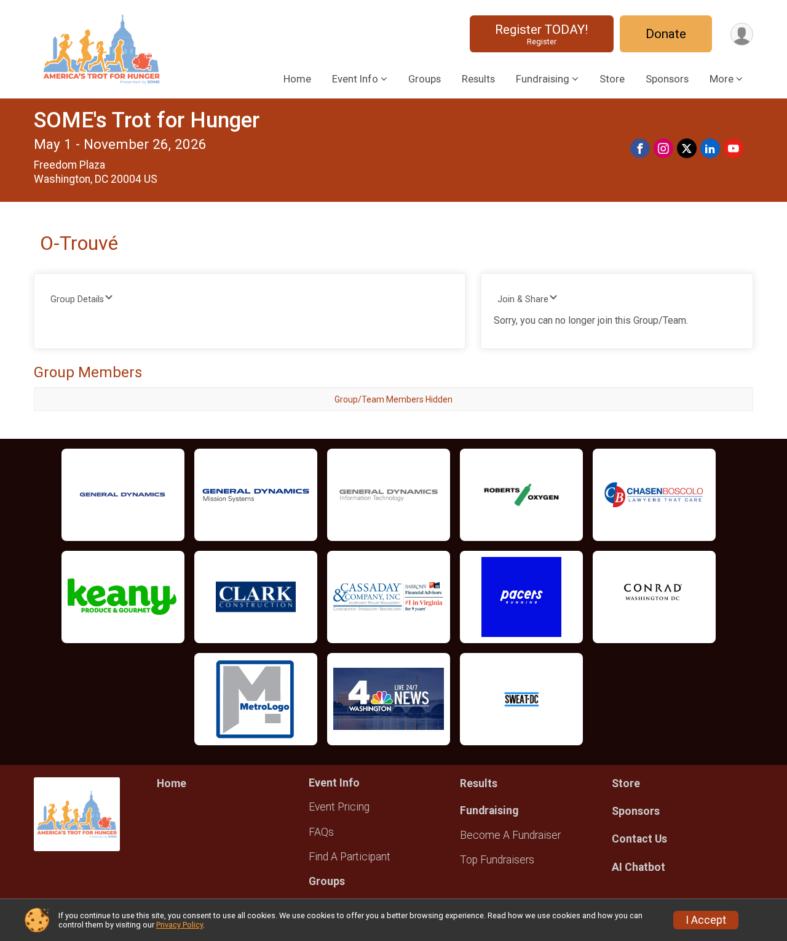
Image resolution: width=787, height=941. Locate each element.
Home (297, 79)
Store (612, 79)
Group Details (77, 299)
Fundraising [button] (542, 79)
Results (478, 79)
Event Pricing (339, 807)
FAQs (321, 832)
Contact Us (639, 839)
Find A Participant (349, 857)
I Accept (706, 920)
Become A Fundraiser (510, 835)
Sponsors (667, 79)
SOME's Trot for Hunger (146, 120)
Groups (424, 79)
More (722, 79)
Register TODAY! (541, 34)
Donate (666, 33)
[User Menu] (741, 34)
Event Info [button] (355, 79)
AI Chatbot (638, 867)
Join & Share (522, 299)
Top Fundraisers (497, 860)
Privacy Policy (179, 924)
